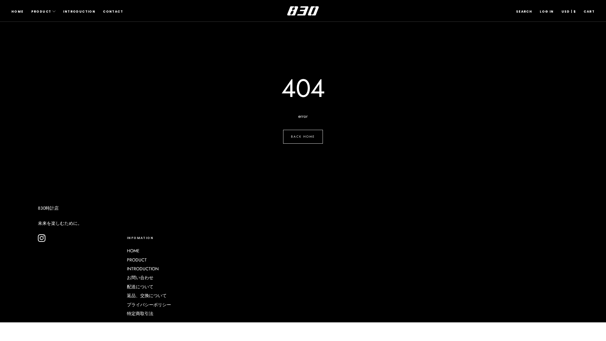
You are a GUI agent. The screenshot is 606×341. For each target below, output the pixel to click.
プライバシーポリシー (149, 305)
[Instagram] (41, 238)
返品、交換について (147, 295)
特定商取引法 (140, 313)
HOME (17, 11)
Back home (303, 136)
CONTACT (113, 11)
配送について (140, 287)
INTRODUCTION (79, 11)
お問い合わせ (140, 277)
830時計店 (48, 208)
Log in (547, 11)
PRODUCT (41, 11)
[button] (524, 11)
